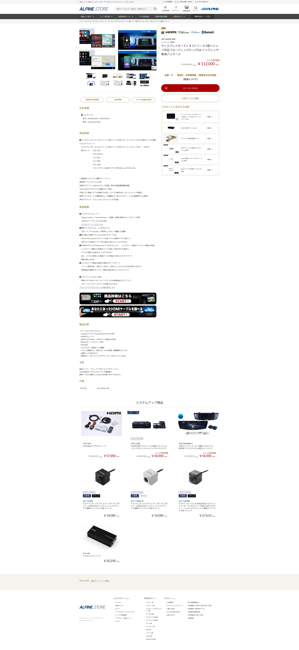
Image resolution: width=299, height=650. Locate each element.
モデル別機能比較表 (144, 100)
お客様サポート (179, 16)
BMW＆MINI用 (151, 639)
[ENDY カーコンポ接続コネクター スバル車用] (171, 152)
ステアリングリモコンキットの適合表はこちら (97, 287)
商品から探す (86, 16)
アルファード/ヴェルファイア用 (154, 610)
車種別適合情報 (161, 16)
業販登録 (186, 11)
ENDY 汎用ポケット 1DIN (189, 128)
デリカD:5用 (150, 614)
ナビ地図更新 (144, 16)
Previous (77, 47)
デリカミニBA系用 (152, 617)
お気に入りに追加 (190, 98)
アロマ (117, 621)
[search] (155, 9)
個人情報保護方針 (193, 602)
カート (195, 10)
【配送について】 (190, 79)
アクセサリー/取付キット (123, 618)
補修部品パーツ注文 (202, 16)
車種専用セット (124, 16)
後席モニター (119, 605)
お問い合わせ (170, 615)
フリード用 (149, 633)
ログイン (176, 10)
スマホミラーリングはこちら (92, 224)
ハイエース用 (150, 605)
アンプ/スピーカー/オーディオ (124, 612)
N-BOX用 (149, 636)
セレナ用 (149, 623)
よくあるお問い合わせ (184, 2)
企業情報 (191, 618)
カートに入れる (190, 88)
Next (159, 47)
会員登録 (165, 11)
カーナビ (118, 602)
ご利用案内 (169, 2)
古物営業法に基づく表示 (195, 615)
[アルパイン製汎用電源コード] (171, 142)
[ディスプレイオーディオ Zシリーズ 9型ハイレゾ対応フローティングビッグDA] (171, 120)
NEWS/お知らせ (202, 2)
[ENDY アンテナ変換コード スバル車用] (171, 173)
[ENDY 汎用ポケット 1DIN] (171, 131)
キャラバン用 (150, 626)
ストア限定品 (105, 16)
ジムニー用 (149, 602)
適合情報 (117, 100)
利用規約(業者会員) (194, 612)
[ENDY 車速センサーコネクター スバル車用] (171, 163)
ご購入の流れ (170, 609)
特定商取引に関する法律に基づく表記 (200, 605)
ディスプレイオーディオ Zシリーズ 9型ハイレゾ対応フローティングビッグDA (191, 117)
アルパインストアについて (174, 605)
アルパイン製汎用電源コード (190, 138)
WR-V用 (148, 630)
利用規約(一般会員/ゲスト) (196, 609)
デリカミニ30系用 (152, 620)
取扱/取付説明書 (92, 100)
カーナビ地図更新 (121, 615)
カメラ (117, 609)
